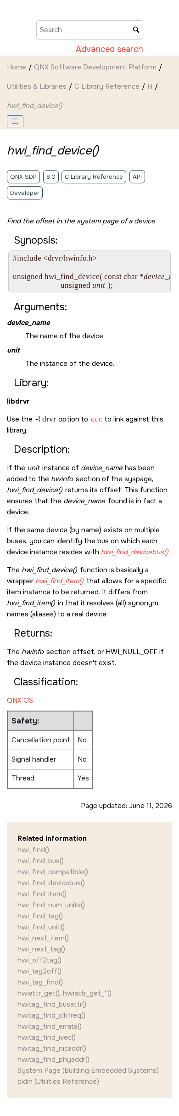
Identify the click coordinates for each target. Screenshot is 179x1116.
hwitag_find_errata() (49, 1026)
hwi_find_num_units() (51, 905)
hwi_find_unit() (41, 927)
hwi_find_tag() (40, 916)
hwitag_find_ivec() (46, 1037)
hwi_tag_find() (40, 982)
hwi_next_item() (43, 938)
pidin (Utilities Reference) (58, 1081)
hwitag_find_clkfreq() (51, 1015)
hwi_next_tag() (41, 949)
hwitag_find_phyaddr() (53, 1059)
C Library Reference (107, 86)
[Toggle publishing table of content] (15, 121)
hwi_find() (33, 849)
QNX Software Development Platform (95, 67)
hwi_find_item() (42, 894)
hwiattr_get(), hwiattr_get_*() (64, 993)
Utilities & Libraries (37, 86)
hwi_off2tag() (39, 960)
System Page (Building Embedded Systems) (88, 1070)
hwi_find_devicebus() (51, 883)
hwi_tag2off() (39, 971)
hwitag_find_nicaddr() (51, 1048)
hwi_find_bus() (40, 860)
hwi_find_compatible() (52, 872)
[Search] (137, 30)
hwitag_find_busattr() (51, 1004)
